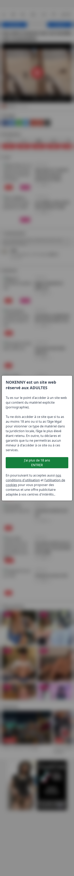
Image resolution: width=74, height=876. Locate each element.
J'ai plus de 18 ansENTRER (37, 462)
